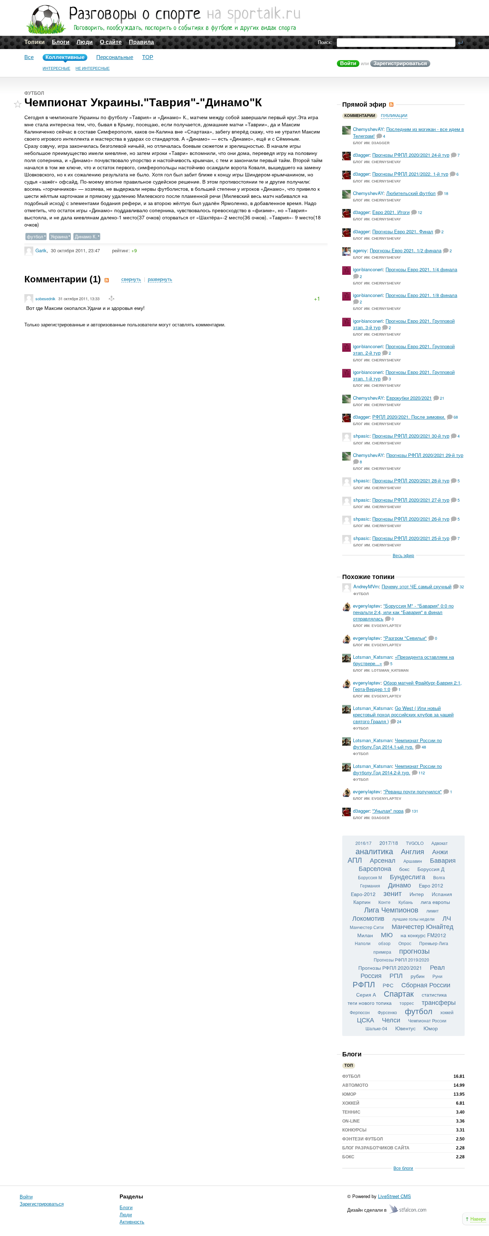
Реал (437, 967)
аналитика (374, 850)
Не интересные (93, 68)
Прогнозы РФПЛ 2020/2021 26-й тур (410, 518)
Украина (59, 236)
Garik (41, 250)
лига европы (435, 901)
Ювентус (405, 1028)
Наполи (363, 943)
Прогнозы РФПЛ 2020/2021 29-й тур (424, 455)
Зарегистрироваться (400, 63)
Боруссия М (370, 877)
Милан (365, 935)
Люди (85, 42)
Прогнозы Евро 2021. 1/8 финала (421, 295)
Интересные (56, 68)
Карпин (362, 901)
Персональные (114, 57)
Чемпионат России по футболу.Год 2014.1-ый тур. (397, 743)
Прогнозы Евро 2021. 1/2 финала (405, 250)
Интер (417, 893)
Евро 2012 (431, 885)
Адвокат (439, 843)
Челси (391, 1019)
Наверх (478, 1218)
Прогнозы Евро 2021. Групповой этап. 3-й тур (404, 324)
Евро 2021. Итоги (391, 212)
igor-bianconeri (368, 269)
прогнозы (414, 950)
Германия (370, 885)
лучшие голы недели (413, 919)
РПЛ (396, 975)
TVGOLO (414, 843)
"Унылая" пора (387, 810)
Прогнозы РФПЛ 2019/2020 (401, 960)
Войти (348, 63)
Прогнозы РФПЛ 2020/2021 (390, 967)
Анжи (440, 851)
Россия (371, 975)
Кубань (405, 902)
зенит (392, 893)
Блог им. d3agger (371, 143)
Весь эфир (403, 555)
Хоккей (350, 1103)
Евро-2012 (363, 893)
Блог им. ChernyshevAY (377, 162)
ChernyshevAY (368, 129)
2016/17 (363, 843)
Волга (439, 877)
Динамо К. (86, 236)
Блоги (60, 42)
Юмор (430, 1028)
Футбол (34, 93)
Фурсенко (387, 1012)
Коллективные (64, 57)
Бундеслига (407, 876)
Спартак (399, 993)
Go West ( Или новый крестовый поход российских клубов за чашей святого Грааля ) (403, 714)
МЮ (387, 934)
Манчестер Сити (367, 927)
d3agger (361, 154)
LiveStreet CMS (394, 1196)
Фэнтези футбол (362, 1139)
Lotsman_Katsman (372, 656)
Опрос (404, 943)
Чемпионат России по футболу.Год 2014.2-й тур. (397, 769)
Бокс (348, 1156)
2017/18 (388, 842)
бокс (404, 868)
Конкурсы (354, 1130)
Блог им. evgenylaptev (377, 626)
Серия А (366, 994)
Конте (384, 902)
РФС (388, 985)
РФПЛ (364, 983)
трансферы (439, 1002)
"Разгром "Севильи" (405, 637)
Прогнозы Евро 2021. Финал (402, 231)
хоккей (447, 1012)
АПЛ (355, 860)
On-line (351, 1121)
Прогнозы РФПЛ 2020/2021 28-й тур (410, 480)
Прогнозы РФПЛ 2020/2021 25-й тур (410, 538)
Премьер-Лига (433, 943)
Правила (141, 42)
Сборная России (425, 984)
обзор (384, 943)
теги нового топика (370, 1002)
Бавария (443, 860)
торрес (407, 1003)
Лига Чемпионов (391, 909)
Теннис (351, 1112)
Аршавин (412, 861)
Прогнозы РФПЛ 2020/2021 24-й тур (410, 154)
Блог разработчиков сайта (376, 1147)
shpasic (361, 435)
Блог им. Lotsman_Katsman (380, 670)
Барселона (375, 868)
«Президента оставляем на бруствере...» (403, 660)
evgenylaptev (367, 605)
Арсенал (383, 860)
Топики (34, 42)
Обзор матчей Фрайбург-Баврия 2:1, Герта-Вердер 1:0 (407, 685)
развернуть (160, 279)
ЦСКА (365, 1019)
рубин (418, 975)
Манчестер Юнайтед (423, 926)
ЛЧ (446, 918)
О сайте (111, 42)
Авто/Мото (355, 1085)
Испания (442, 893)
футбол (35, 236)
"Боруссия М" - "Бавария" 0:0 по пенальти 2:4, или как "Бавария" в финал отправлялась (403, 612)
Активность (132, 1221)
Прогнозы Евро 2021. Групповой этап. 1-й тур (404, 375)
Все (29, 57)
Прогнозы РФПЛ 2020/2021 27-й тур (410, 499)
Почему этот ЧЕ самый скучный (416, 586)
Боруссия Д (430, 868)
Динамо (399, 884)
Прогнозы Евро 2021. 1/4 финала (421, 269)
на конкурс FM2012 (423, 935)
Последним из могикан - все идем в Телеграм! (408, 132)
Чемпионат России (427, 1020)
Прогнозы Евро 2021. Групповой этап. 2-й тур (404, 349)
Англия (412, 851)
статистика (434, 994)
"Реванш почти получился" (412, 791)
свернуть (131, 279)
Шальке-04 (376, 1028)
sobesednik (45, 298)
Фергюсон (360, 1012)
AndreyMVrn (366, 586)
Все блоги (403, 1168)
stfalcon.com (408, 1209)
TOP (147, 57)
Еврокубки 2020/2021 (409, 397)
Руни (437, 976)
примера (382, 952)
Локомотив (368, 918)
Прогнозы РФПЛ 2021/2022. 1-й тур (410, 173)
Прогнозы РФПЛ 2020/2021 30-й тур (410, 435)
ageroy (360, 250)
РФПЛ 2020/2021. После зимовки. (408, 416)
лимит (432, 910)
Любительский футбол (411, 193)
